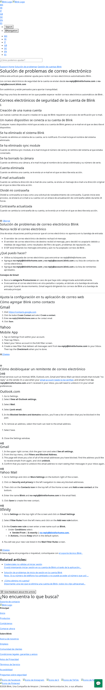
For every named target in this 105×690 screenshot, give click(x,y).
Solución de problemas (26, 66)
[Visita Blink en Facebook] (10, 679)
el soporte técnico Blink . (71, 553)
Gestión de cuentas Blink (50, 66)
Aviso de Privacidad (9, 659)
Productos (5, 618)
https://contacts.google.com (22, 312)
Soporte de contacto (10, 601)
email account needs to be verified (56, 379)
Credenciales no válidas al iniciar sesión (42, 566)
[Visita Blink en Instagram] (34, 679)
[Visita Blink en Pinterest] (10, 683)
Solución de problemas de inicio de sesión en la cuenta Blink (46, 574)
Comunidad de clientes (11, 649)
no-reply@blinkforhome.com (54, 532)
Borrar (7, 220)
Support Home (7, 66)
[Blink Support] (12, 1)
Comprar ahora (7, 628)
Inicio (2, 613)
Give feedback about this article (19, 591)
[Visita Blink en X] (53, 679)
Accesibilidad (6, 669)
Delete (6, 354)
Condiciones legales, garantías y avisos (19, 654)
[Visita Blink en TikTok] (70, 679)
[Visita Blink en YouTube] (91, 679)
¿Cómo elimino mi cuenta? (44, 582)
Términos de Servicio (10, 664)
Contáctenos (6, 623)
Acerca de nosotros (9, 638)
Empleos (4, 644)
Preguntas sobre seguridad (13, 674)
